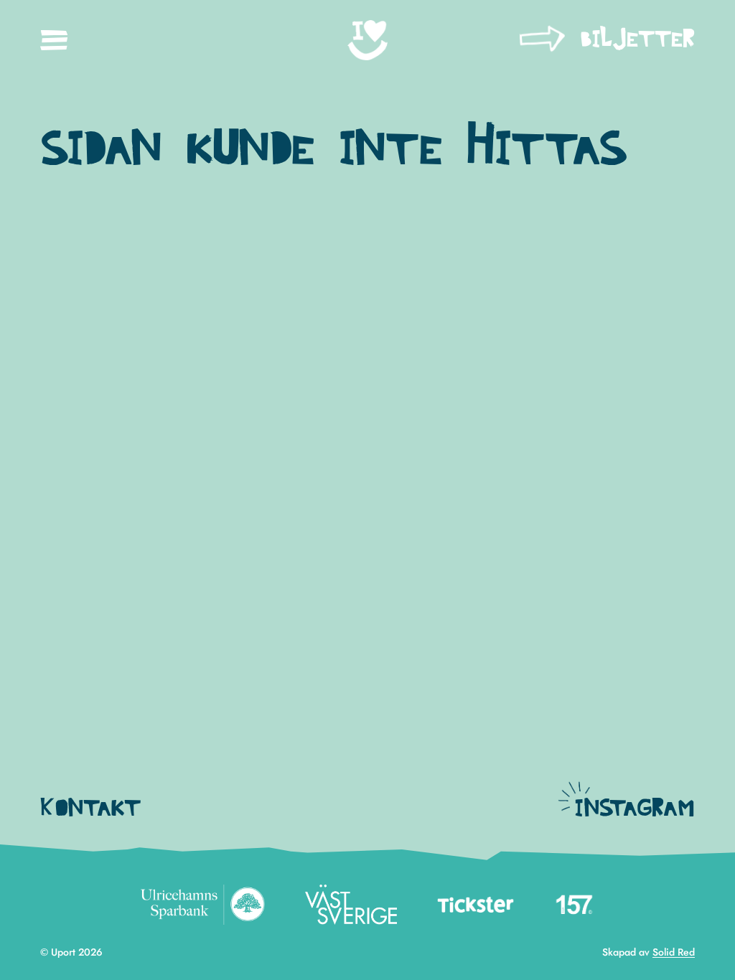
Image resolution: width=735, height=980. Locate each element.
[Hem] (367, 40)
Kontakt (90, 808)
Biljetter (637, 39)
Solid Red (673, 952)
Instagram (634, 808)
